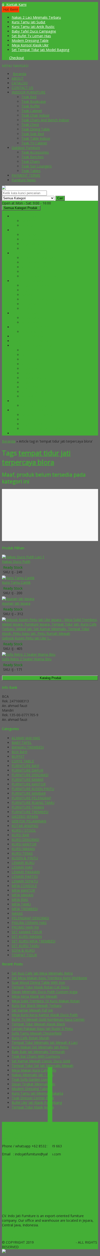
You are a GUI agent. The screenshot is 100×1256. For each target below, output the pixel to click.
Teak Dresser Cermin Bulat (33, 1098)
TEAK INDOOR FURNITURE (23, 1172)
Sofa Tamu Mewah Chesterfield (36, 1033)
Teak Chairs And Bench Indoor (45, 120)
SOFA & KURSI (32, 396)
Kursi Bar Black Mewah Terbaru (36, 1005)
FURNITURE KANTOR (29, 313)
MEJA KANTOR (33, 322)
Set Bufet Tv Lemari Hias (31, 36)
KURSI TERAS (31, 364)
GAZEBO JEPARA (34, 405)
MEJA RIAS (29, 290)
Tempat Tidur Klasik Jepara (33, 1107)
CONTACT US (22, 87)
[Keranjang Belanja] (3, 57)
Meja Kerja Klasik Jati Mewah (34, 996)
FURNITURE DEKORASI (30, 253)
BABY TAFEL (31, 220)
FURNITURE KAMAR (27, 281)
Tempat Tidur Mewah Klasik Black (38, 1024)
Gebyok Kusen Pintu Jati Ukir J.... (26, 638)
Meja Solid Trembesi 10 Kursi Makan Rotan (46, 1001)
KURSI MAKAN (32, 239)
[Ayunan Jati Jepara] (18, 598)
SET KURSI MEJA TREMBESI (43, 428)
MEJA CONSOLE (34, 271)
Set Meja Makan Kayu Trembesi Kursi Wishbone (49, 978)
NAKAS (27, 294)
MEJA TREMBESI (34, 424)
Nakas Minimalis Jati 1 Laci (32, 1075)
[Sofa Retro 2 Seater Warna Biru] (28, 654)
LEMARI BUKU (32, 368)
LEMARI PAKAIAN (35, 285)
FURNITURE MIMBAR (29, 336)
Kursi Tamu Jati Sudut (28, 22)
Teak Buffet (30, 106)
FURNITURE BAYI (25, 216)
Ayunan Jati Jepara (16, 603)
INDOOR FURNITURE (28, 92)
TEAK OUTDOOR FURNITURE (25, 1180)
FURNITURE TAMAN (28, 401)
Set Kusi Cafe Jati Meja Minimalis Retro (42, 973)
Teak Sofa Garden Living (31, 1079)
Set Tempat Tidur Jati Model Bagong (40, 49)
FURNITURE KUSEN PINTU (33, 327)
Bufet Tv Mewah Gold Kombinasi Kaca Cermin (48, 1019)
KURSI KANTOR (33, 317)
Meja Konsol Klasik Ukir (30, 45)
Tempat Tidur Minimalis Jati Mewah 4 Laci (44, 1042)
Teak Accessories (35, 152)
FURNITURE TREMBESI (30, 410)
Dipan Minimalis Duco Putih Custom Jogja (44, 991)
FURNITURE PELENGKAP (31, 341)
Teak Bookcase (33, 101)
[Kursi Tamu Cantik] (18, 578)
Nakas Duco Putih (16, 561)
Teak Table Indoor (35, 138)
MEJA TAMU (31, 387)
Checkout (16, 57)
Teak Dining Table (35, 129)
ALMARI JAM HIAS (35, 350)
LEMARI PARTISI (34, 377)
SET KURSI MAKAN (36, 248)
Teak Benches (32, 157)
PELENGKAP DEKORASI (40, 276)
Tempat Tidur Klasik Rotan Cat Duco (40, 987)
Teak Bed (28, 97)
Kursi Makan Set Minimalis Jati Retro (40, 1047)
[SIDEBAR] (50, 1115)
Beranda (19, 73)
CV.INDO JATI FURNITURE (55, 1242)
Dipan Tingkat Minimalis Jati (33, 1084)
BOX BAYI (29, 225)
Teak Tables (31, 170)
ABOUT (18, 78)
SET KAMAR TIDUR (36, 304)
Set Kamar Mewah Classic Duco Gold (41, 1061)
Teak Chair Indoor (35, 115)
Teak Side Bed (32, 133)
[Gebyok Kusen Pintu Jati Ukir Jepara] (50, 633)
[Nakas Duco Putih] (23, 557)
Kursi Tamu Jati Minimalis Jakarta (37, 1093)
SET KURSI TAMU (35, 391)
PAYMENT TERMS (26, 175)
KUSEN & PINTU (34, 331)
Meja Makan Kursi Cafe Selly (34, 1070)
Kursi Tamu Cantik (16, 582)
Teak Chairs (30, 161)
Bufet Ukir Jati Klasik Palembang (37, 1102)
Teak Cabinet (31, 110)
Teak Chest (30, 124)
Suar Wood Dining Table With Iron (38, 982)
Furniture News (24, 180)
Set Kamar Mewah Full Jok (32, 1010)
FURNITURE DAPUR (27, 230)
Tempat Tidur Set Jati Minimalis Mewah (42, 1065)
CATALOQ (20, 83)
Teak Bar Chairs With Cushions (36, 1056)
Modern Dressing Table (30, 40)
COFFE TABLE (32, 359)
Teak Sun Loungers (36, 166)
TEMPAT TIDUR (34, 308)
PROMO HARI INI (25, 433)
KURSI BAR (30, 234)
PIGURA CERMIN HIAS (38, 299)
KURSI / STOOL (33, 419)
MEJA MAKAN (32, 244)
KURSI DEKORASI (35, 267)
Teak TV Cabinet (34, 143)
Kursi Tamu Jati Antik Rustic (33, 26)
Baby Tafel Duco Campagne (34, 31)
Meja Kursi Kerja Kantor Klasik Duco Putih (45, 1014)
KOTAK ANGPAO (34, 262)
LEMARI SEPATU (34, 382)
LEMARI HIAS (31, 373)
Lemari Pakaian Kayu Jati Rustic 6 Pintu (42, 1028)
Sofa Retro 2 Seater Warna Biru (26, 659)
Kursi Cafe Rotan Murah (30, 1038)
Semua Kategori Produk (20, 208)
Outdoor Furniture (26, 147)
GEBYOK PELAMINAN (38, 257)
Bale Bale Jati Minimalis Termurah (38, 1051)
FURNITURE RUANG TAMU (33, 345)
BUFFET (27, 354)
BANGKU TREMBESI (37, 414)
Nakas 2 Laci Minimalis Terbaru (36, 17)
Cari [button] (60, 198)
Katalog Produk (50, 678)
